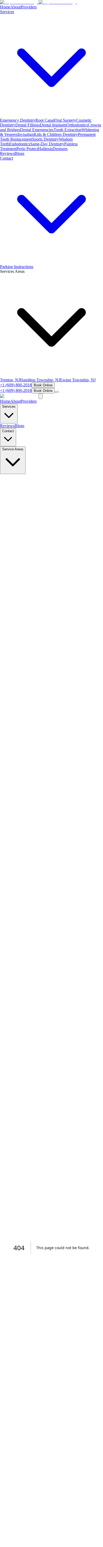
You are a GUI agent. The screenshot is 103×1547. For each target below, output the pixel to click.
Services (9, 406)
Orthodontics (77, 125)
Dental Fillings (27, 125)
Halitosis (45, 148)
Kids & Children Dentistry (56, 134)
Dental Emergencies (37, 129)
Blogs (19, 153)
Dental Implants (53, 125)
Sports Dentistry (45, 139)
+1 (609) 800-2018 (16, 385)
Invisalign (25, 134)
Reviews (7, 153)
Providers (29, 7)
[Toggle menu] (57, 392)
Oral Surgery (65, 120)
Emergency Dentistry (17, 120)
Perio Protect (27, 148)
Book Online (43, 385)
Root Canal (44, 120)
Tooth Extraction (68, 129)
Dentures (60, 148)
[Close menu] (41, 396)
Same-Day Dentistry (47, 144)
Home (5, 7)
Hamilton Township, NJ (40, 380)
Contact (8, 431)
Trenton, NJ (10, 380)
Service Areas (13, 449)
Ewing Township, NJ (78, 380)
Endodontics (19, 144)
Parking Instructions (16, 266)
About (15, 7)
